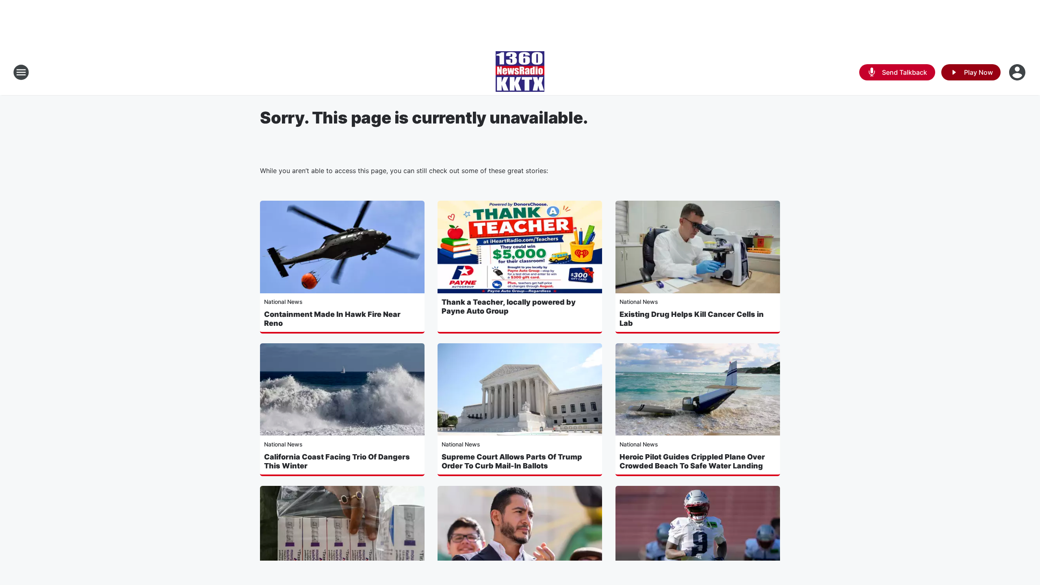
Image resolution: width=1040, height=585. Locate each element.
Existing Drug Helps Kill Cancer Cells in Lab (692, 318)
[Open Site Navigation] (21, 72)
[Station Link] (520, 72)
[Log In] (1018, 72)
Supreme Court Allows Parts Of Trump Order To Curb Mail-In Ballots (512, 461)
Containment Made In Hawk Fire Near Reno (332, 318)
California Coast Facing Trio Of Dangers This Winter (337, 461)
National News (283, 301)
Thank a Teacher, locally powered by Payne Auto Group (509, 306)
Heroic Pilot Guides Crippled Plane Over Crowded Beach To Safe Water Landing (692, 461)
